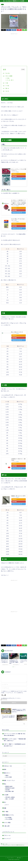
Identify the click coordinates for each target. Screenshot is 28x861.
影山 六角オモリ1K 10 (17, 332)
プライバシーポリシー (10, 857)
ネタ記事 (14, 794)
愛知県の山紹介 (15, 786)
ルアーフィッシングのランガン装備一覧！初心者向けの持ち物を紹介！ (14, 734)
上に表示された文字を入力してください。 (11, 698)
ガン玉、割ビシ (10, 80)
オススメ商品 (14, 822)
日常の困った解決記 (15, 797)
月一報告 (14, 811)
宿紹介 (15, 775)
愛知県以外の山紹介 (15, 788)
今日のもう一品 (14, 766)
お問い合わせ (19, 857)
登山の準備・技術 (15, 791)
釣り (2, 4)
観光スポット (14, 772)
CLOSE (23, 69)
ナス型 (7, 85)
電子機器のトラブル (14, 815)
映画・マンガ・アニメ (14, 780)
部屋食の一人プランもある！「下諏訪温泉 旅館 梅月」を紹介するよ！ (15, 739)
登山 (14, 783)
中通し (8, 78)
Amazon (14, 174)
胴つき (7, 88)
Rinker (17, 171)
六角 (7, 83)
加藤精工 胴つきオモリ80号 (18, 495)
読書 (14, 808)
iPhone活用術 (15, 819)
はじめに (8, 73)
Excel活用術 (15, 817)
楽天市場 (14, 176)
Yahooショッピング (17, 178)
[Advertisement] (14, 49)
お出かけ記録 (15, 777)
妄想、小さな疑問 (15, 798)
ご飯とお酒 (14, 826)
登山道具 (15, 789)
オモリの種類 (9, 76)
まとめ (7, 91)
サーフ (15, 804)
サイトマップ (7, 838)
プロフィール (7, 835)
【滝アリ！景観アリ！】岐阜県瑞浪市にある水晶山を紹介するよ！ (14, 745)
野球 (14, 769)
